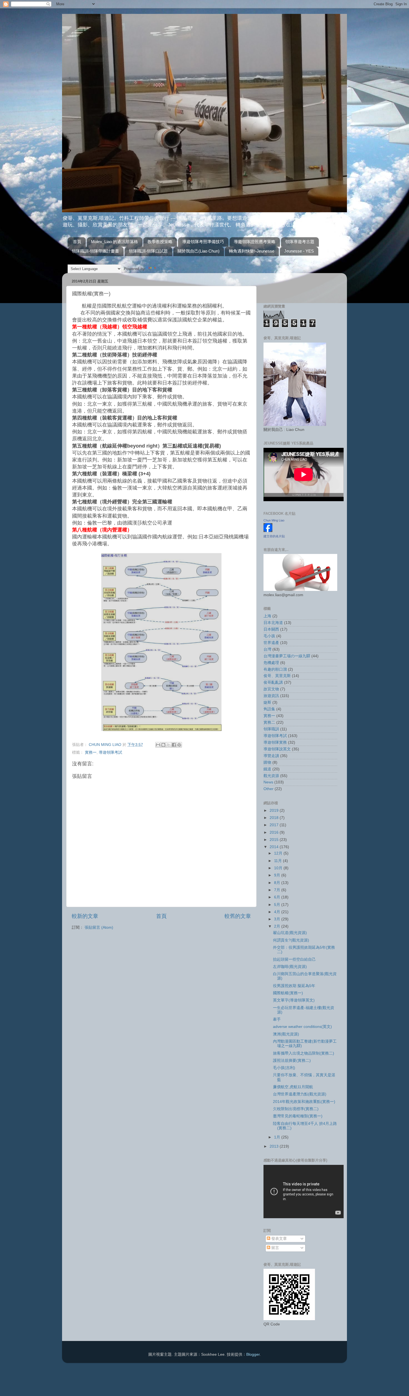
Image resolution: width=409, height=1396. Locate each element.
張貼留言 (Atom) (99, 927)
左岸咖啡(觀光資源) (290, 967)
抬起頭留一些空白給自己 (294, 959)
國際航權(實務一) (288, 993)
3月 (277, 919)
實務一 (91, 752)
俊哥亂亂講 (273, 682)
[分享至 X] (168, 745)
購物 (267, 762)
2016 (275, 832)
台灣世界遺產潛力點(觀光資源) (299, 1094)
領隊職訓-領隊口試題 (148, 251)
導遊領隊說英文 (277, 749)
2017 (275, 825)
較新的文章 (85, 916)
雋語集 (269, 709)
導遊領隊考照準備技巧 (203, 241)
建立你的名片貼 (274, 536)
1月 (277, 1137)
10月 (279, 868)
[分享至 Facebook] (174, 745)
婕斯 (267, 702)
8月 (277, 883)
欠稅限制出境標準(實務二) (296, 1109)
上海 (267, 616)
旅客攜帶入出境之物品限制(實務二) (303, 1053)
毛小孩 (269, 636)
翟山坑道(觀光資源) (290, 933)
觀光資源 (271, 776)
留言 (274, 1248)
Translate (165, 269)
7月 (277, 890)
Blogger (253, 1354)
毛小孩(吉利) (284, 1068)
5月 (277, 905)
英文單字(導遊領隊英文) (294, 1000)
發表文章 (278, 1239)
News (268, 782)
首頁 (77, 241)
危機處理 (271, 663)
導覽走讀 (271, 756)
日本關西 (271, 629)
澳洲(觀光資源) (286, 1034)
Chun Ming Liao (273, 520)
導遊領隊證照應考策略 (254, 241)
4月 (277, 912)
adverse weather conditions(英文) (302, 1027)
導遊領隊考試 (110, 752)
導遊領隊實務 (275, 742)
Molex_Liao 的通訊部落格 (114, 241)
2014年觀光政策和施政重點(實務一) (304, 1102)
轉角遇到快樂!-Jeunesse (251, 251)
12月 (279, 853)
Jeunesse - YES (299, 251)
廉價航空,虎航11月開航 (293, 1087)
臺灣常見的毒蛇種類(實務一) (297, 1116)
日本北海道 (273, 623)
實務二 (269, 722)
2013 (275, 1146)
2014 (275, 847)
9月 (277, 875)
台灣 (267, 649)
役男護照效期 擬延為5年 (294, 986)
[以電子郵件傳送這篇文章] (158, 745)
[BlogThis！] (163, 745)
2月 (277, 926)
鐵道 (267, 769)
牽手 (277, 1019)
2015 (275, 840)
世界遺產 (271, 643)
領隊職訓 (271, 729)
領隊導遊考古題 (299, 241)
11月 (278, 861)
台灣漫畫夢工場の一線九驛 (286, 656)
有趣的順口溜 (275, 669)
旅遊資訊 (271, 696)
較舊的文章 (238, 916)
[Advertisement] (296, 285)
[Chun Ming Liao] (267, 531)
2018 (275, 818)
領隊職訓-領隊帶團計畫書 (95, 251)
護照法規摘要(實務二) (292, 1060)
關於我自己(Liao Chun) (199, 251)
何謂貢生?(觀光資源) (291, 940)
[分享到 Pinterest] (179, 745)
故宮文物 (271, 689)
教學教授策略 (160, 241)
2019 (275, 810)
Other (268, 789)
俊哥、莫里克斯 (277, 676)
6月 (277, 897)
